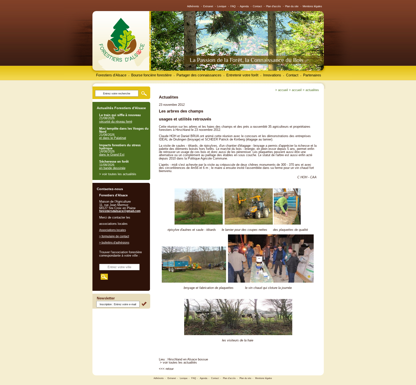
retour (170, 369)
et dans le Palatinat (112, 138)
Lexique (221, 6)
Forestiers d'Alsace (111, 75)
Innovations (272, 75)
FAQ (233, 6)
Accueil (283, 90)
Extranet (208, 6)
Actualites (312, 90)
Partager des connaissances (198, 75)
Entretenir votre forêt (242, 75)
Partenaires (312, 75)
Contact (257, 6)
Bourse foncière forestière (151, 75)
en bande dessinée (112, 168)
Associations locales (112, 230)
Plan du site (292, 6)
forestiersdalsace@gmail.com (120, 211)
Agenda (244, 6)
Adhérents (193, 6)
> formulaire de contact (114, 236)
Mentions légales (312, 6)
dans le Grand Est (111, 154)
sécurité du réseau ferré (115, 121)
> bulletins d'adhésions (114, 242)
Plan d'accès (273, 6)
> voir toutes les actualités (178, 362)
